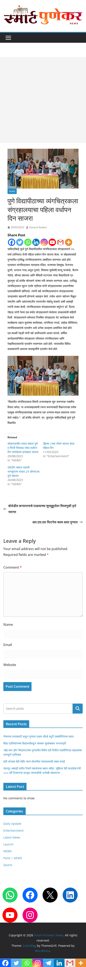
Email (7, 644)
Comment (12, 567)
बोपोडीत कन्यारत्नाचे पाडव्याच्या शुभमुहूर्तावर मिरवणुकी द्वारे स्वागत (42, 509)
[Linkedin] (36, 242)
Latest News (11, 837)
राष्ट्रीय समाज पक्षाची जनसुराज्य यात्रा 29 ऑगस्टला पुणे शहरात (23, 471)
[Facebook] (11, 242)
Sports (7, 865)
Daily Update (12, 824)
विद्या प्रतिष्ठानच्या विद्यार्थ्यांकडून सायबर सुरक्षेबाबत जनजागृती (34, 743)
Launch (8, 844)
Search (77, 709)
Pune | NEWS (12, 858)
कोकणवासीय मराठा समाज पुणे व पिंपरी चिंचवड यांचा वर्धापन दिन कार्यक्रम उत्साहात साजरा (23, 448)
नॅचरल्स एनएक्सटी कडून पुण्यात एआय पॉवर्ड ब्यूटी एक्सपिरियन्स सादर (38, 736)
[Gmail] (60, 242)
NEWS (12, 191)
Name (8, 624)
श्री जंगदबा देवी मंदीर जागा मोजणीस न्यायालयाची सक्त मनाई (34, 761)
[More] (68, 242)
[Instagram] (44, 242)
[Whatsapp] (28, 242)
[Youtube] (52, 242)
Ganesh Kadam (38, 227)
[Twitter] (19, 242)
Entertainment (13, 830)
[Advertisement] (43, 100)
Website (9, 664)
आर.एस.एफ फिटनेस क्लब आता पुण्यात (55, 522)
